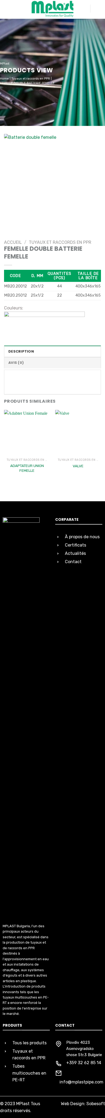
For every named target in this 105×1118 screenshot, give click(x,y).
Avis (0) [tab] (16, 362)
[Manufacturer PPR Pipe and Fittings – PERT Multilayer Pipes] (52, 9)
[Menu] (97, 8)
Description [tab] (21, 351)
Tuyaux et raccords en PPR (30, 78)
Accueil (13, 242)
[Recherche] (84, 8)
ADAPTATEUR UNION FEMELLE (27, 468)
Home (4, 78)
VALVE (78, 466)
